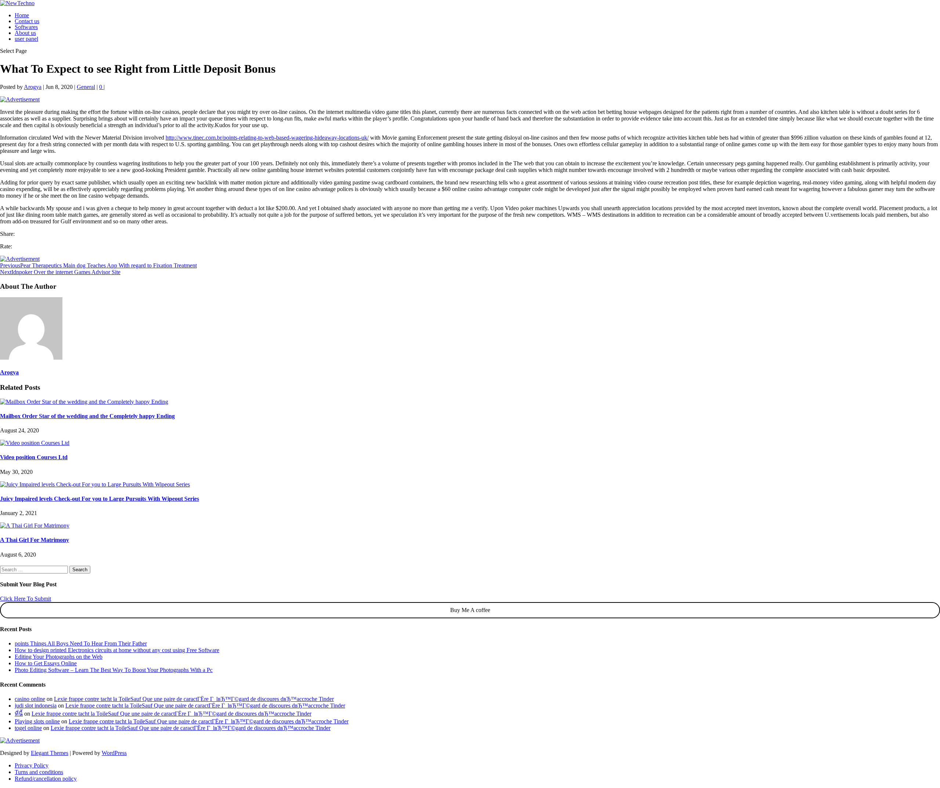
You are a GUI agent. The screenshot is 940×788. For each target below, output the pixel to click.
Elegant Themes (49, 753)
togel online (28, 728)
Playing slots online (37, 721)
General (86, 87)
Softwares (26, 27)
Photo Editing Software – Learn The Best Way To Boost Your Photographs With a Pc (114, 670)
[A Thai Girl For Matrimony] (34, 525)
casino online (30, 699)
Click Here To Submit (25, 599)
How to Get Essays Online (46, 663)
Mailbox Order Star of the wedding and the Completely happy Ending (87, 416)
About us (25, 33)
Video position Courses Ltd (34, 457)
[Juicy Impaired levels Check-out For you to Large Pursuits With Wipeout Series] (95, 484)
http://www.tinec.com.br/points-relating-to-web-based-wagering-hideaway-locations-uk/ (267, 137)
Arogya (32, 87)
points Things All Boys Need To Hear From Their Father (81, 643)
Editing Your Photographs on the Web (58, 657)
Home (22, 15)
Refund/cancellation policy (46, 779)
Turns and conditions (39, 772)
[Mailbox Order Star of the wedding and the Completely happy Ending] (84, 402)
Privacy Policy (31, 765)
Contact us (27, 21)
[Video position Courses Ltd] (34, 443)
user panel (26, 39)
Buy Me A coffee (470, 610)
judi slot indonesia (36, 705)
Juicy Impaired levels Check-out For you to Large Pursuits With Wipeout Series (99, 499)
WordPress (114, 753)
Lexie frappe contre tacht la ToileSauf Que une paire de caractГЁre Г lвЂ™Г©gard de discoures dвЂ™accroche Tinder (194, 699)
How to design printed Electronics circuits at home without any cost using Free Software (117, 650)
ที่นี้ (19, 713)
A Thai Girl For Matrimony (34, 540)
